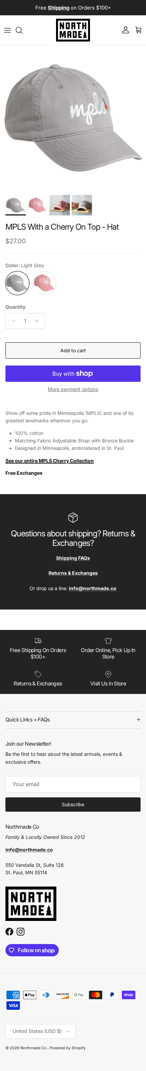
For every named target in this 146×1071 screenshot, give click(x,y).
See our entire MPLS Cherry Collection (49, 461)
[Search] (22, 30)
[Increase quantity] (38, 320)
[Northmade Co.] (73, 30)
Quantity (15, 307)
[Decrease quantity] (12, 320)
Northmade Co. (34, 1047)
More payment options (73, 389)
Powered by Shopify (68, 1047)
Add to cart (73, 350)
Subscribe (73, 804)
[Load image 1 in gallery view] (73, 118)
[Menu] (7, 30)
